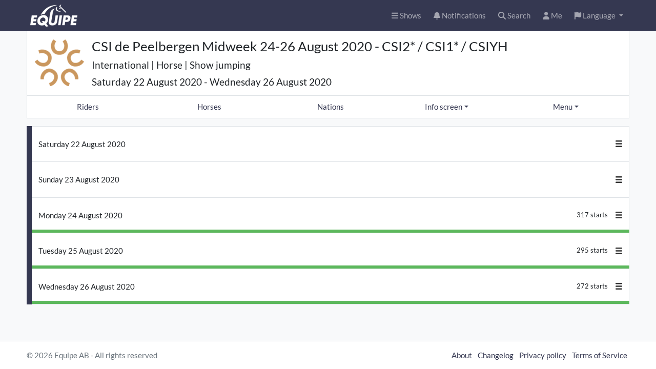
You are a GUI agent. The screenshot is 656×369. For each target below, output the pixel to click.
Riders (88, 106)
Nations (330, 106)
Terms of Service (599, 355)
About (462, 355)
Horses (209, 106)
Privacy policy (542, 355)
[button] (598, 16)
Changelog (496, 355)
